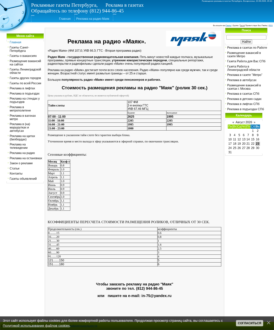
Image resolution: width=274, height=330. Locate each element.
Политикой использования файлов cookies (36, 326)
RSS (271, 25)
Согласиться (249, 323)
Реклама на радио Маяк (92, 18)
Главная (65, 18)
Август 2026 (244, 122)
